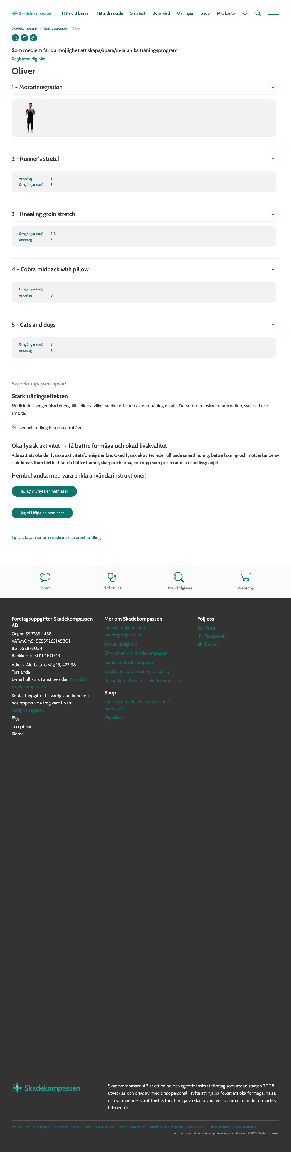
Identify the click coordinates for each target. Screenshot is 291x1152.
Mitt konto (226, 13)
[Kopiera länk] (33, 37)
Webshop (246, 588)
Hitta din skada (110, 13)
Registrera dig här (28, 59)
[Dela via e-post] (24, 37)
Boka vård (161, 13)
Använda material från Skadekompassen (143, 680)
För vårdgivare (104, 1126)
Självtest (137, 13)
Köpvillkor (113, 718)
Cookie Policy (195, 1126)
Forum (45, 588)
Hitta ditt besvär (76, 13)
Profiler (122, 1126)
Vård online (112, 588)
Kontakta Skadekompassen (130, 662)
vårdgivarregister (27, 710)
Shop (205, 13)
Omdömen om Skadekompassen (136, 653)
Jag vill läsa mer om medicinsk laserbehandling (56, 537)
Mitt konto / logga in (37, 1126)
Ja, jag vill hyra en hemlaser (44, 491)
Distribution (138, 1126)
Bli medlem (61, 1126)
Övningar (185, 13)
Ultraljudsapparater (245, 1126)
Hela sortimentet (218, 1126)
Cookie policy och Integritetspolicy (137, 671)
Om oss (16, 1126)
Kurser (88, 1126)
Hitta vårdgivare (179, 588)
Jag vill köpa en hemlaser (42, 512)
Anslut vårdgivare (120, 644)
